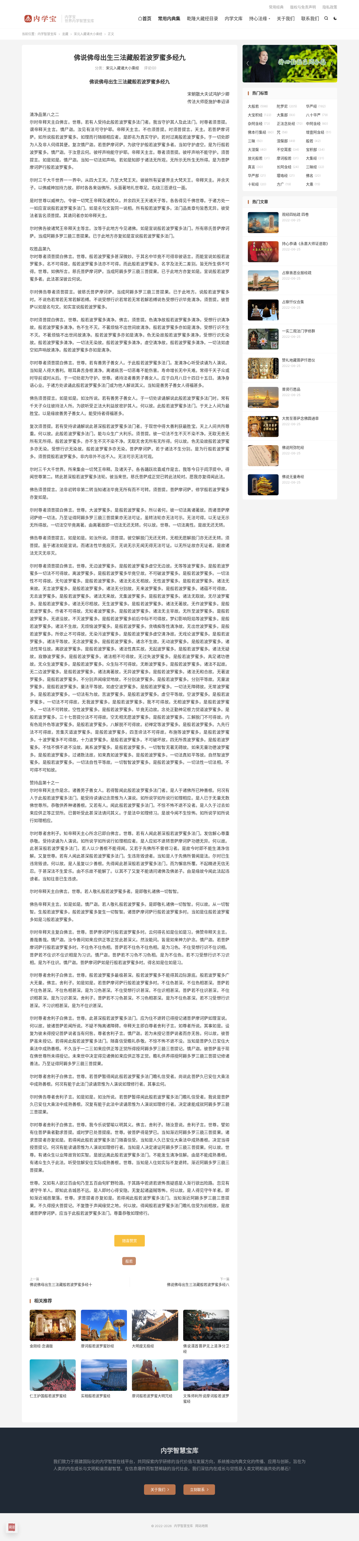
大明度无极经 (143, 1346)
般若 (129, 1261)
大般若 (258, 106)
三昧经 (315, 167)
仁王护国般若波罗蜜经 (48, 1395)
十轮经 (257, 184)
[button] (332, 63)
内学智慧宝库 (40, 18)
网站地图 (201, 1526)
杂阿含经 (259, 123)
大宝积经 (259, 115)
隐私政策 (329, 7)
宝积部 (315, 149)
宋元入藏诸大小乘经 (88, 34)
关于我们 (286, 18)
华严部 (257, 175)
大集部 (286, 115)
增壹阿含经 (318, 132)
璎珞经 (286, 175)
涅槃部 (286, 141)
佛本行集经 (261, 132)
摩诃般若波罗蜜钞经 (97, 1346)
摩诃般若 (288, 158)
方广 (284, 184)
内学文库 (234, 18)
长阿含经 (288, 167)
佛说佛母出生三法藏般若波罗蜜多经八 (198, 1284)
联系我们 (310, 18)
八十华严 (317, 115)
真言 (255, 167)
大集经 (315, 158)
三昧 (255, 141)
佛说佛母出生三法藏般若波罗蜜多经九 (130, 57)
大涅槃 (257, 149)
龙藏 (65, 34)
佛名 (313, 175)
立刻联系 (199, 1489)
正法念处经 (289, 123)
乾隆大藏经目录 (202, 18)
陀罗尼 (287, 106)
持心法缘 (258, 18)
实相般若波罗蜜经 (95, 1395)
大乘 (313, 184)
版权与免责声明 (303, 7)
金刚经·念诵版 (41, 1346)
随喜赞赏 (129, 1240)
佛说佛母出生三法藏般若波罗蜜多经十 (61, 1284)
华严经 (316, 106)
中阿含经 (317, 123)
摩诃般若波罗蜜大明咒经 (152, 1395)
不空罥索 (288, 149)
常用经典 (276, 7)
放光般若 (259, 158)
